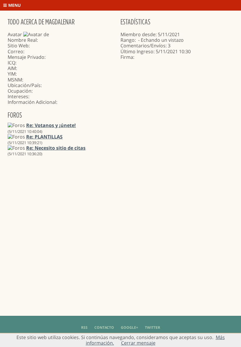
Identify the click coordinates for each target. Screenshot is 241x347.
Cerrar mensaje (138, 343)
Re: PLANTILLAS (44, 137)
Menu (14, 5)
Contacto (104, 327)
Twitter (152, 327)
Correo (15, 51)
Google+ (129, 327)
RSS (84, 327)
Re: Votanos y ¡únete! (51, 125)
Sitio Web (18, 45)
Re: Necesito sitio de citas (56, 148)
